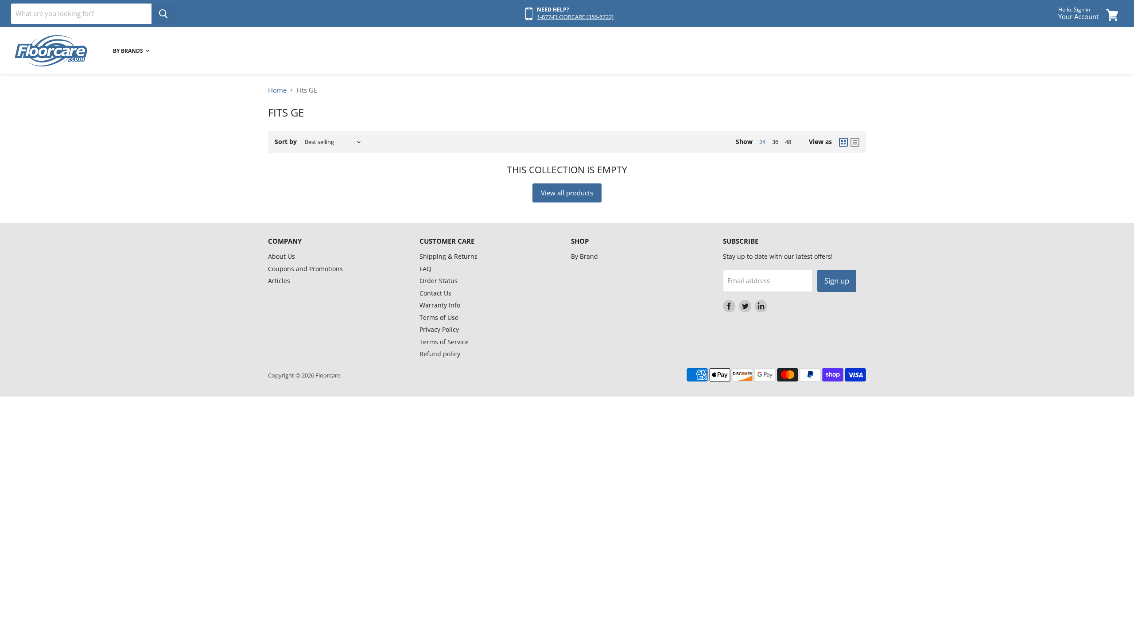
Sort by (286, 141)
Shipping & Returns (448, 256)
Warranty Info (439, 305)
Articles (279, 280)
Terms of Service (444, 342)
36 (775, 142)
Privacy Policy (439, 329)
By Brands (128, 50)
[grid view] (843, 142)
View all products (567, 192)
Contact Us (435, 293)
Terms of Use (438, 317)
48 (788, 142)
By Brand (584, 256)
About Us (281, 256)
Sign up (836, 281)
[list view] (854, 142)
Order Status (438, 280)
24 (762, 142)
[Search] (163, 14)
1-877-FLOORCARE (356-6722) (575, 17)
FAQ (425, 269)
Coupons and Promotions (305, 269)
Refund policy (439, 354)
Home (277, 90)
